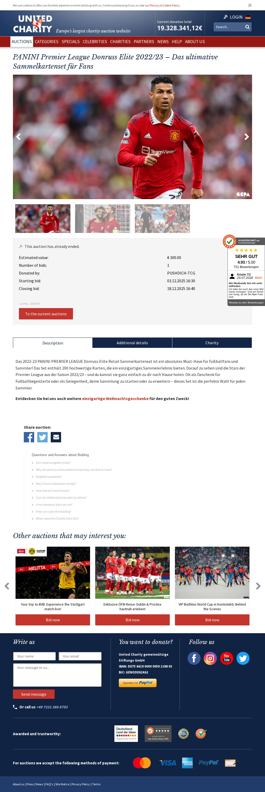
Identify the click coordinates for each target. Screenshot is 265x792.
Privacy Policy (81, 784)
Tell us (56, 437)
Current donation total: (174, 21)
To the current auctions (46, 313)
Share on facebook (29, 437)
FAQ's (49, 784)
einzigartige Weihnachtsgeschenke (115, 398)
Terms (96, 784)
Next (246, 136)
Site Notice (62, 784)
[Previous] (6, 586)
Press (30, 784)
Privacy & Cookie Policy (165, 5)
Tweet (42, 437)
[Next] (258, 586)
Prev (18, 136)
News (39, 784)
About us (18, 784)
